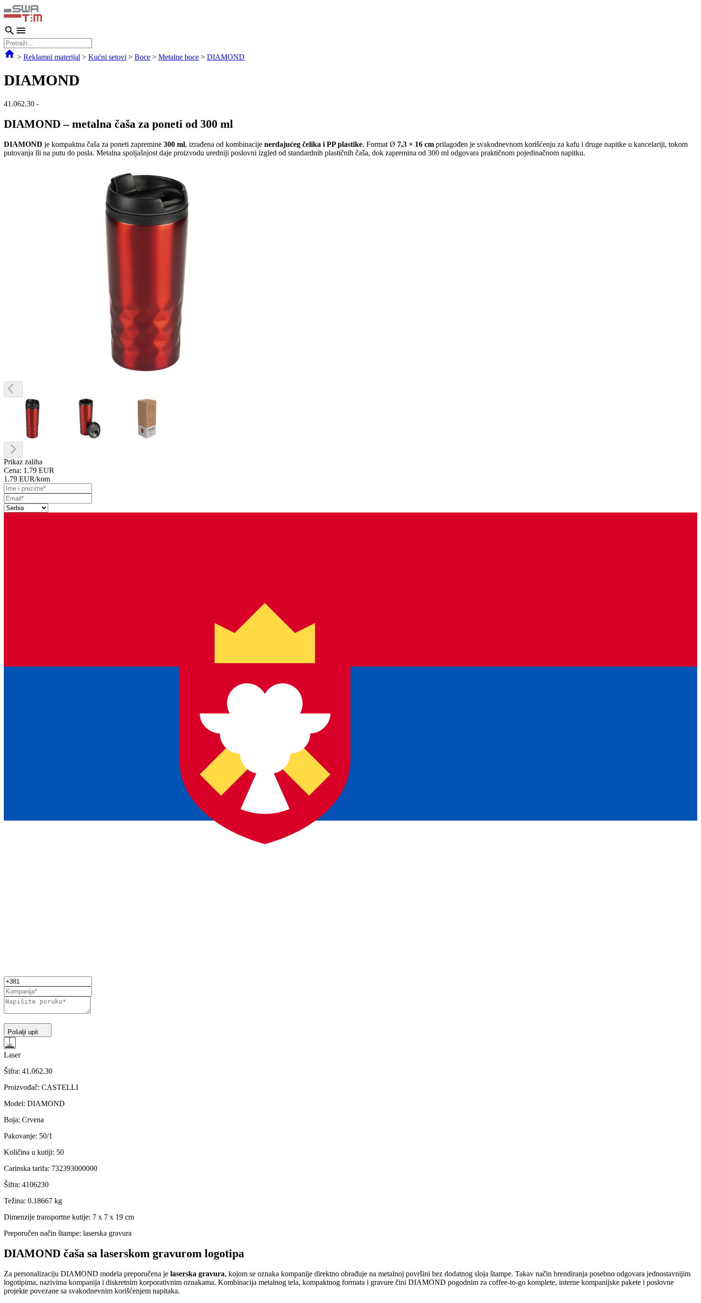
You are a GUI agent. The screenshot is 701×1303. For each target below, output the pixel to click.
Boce (142, 57)
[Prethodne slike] (13, 389)
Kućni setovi (107, 57)
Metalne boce (178, 57)
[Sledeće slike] (13, 450)
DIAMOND (226, 57)
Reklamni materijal (51, 57)
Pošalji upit (23, 1032)
